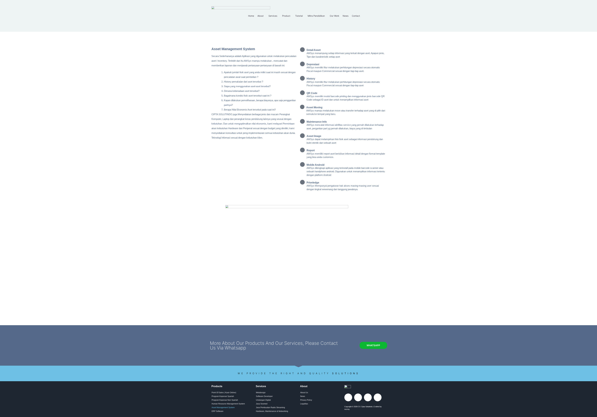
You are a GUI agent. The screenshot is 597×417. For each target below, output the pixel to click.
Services (272, 15)
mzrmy (347, 409)
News (345, 15)
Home (251, 15)
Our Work (334, 15)
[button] (261, 15)
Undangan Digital (263, 400)
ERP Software (217, 411)
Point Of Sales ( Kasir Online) (224, 392)
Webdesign (261, 392)
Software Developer (264, 396)
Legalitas (304, 404)
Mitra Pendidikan (316, 15)
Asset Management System (223, 407)
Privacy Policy (306, 400)
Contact (356, 15)
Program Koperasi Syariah (223, 396)
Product (286, 15)
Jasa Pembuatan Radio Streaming (270, 407)
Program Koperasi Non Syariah (225, 400)
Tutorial (299, 15)
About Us (304, 392)
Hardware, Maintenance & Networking (272, 411)
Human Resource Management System (228, 404)
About (260, 15)
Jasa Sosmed (261, 404)
